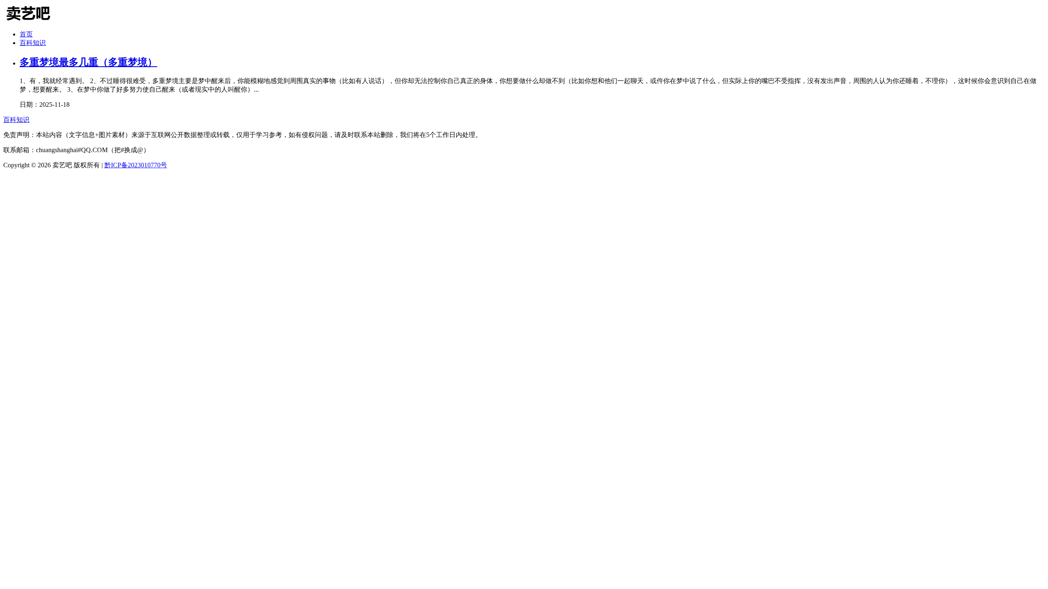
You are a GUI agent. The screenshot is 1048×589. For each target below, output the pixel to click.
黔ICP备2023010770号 (135, 165)
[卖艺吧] (34, 21)
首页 (26, 34)
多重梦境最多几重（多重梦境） (88, 62)
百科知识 (33, 42)
